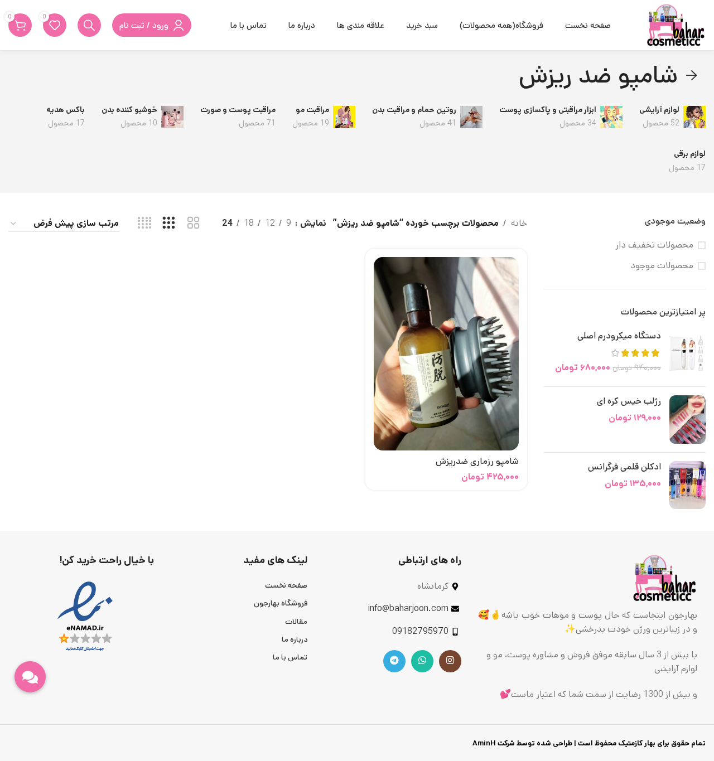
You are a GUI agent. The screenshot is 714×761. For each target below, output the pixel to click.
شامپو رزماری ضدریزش (477, 461)
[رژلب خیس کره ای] (687, 419)
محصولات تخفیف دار (654, 245)
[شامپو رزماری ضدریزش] (446, 353)
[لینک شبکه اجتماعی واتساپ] (422, 661)
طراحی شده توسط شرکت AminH (521, 743)
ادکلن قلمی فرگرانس (624, 467)
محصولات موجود (661, 266)
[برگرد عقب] (692, 76)
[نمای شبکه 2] (193, 223)
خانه (519, 223)
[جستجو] (89, 25)
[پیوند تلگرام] (394, 661)
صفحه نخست (286, 585)
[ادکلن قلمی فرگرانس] (687, 485)
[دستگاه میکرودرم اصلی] (687, 354)
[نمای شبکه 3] (169, 223)
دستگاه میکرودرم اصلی (619, 336)
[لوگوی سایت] (675, 24)
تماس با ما (290, 657)
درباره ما (294, 639)
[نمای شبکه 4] (145, 223)
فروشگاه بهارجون (280, 603)
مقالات (296, 621)
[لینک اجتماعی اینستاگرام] (450, 661)
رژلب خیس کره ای (629, 401)
